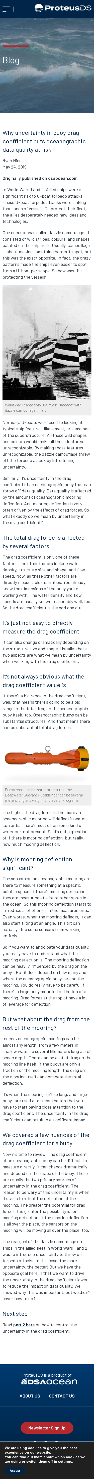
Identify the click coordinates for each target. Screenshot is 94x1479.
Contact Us (62, 1396)
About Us (30, 1396)
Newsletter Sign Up (47, 1427)
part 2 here (24, 1324)
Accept (15, 1470)
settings (65, 1461)
